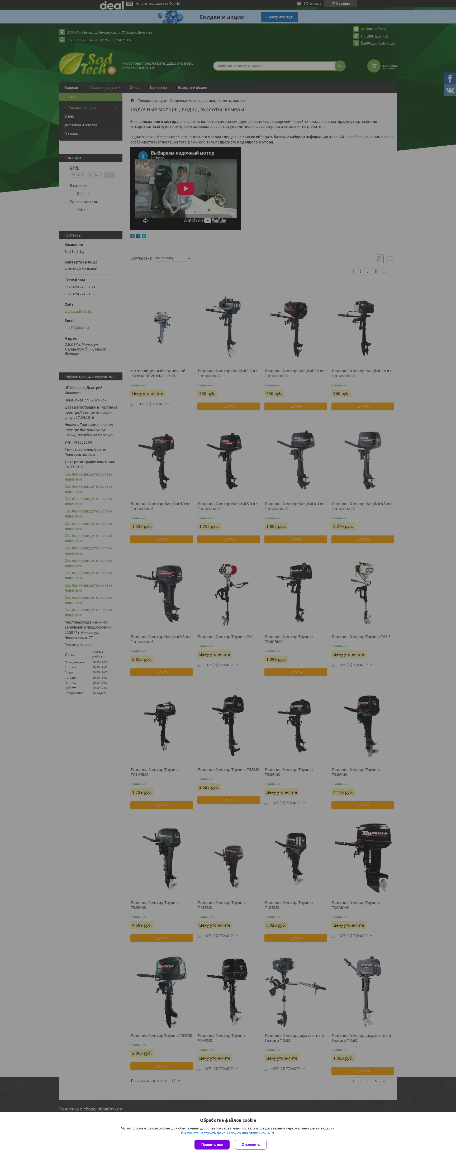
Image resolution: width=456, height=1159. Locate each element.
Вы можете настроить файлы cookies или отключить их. (226, 1133)
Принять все (212, 1145)
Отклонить (251, 1145)
